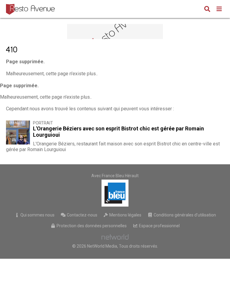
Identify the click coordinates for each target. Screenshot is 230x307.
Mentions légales (124, 215)
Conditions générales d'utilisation (184, 215)
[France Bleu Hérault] (115, 193)
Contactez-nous (81, 215)
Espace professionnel (159, 225)
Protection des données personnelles (91, 225)
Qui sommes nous (37, 215)
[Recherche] (207, 9)
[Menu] (219, 9)
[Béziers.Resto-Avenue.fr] (31, 9)
